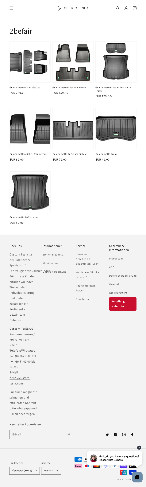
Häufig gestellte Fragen (85, 288)
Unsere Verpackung (55, 271)
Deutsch (48, 470)
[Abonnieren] (69, 434)
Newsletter (82, 299)
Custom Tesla (130, 479)
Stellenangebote (53, 254)
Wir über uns (50, 263)
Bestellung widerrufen (118, 304)
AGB (111, 267)
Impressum (116, 258)
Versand (114, 284)
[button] (11, 8)
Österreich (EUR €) (22, 470)
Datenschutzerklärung (123, 275)
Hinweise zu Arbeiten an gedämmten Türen (87, 258)
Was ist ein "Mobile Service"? (87, 275)
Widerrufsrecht (118, 292)
